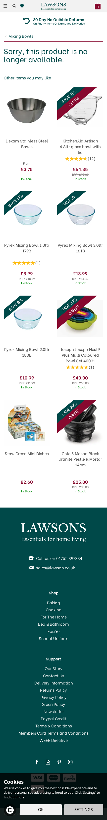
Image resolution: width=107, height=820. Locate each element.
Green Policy (53, 704)
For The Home (54, 616)
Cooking (53, 609)
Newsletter (54, 711)
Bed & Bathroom (53, 624)
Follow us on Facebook (37, 762)
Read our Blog (48, 762)
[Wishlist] (23, 6)
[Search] (14, 5)
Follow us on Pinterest (59, 762)
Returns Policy (53, 690)
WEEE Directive (54, 740)
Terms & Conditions (53, 725)
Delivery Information (53, 682)
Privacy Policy (54, 697)
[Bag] (99, 5)
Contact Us (53, 675)
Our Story (53, 668)
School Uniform (53, 638)
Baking (53, 602)
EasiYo (54, 631)
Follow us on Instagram (70, 762)
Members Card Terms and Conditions (54, 733)
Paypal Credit (53, 718)
